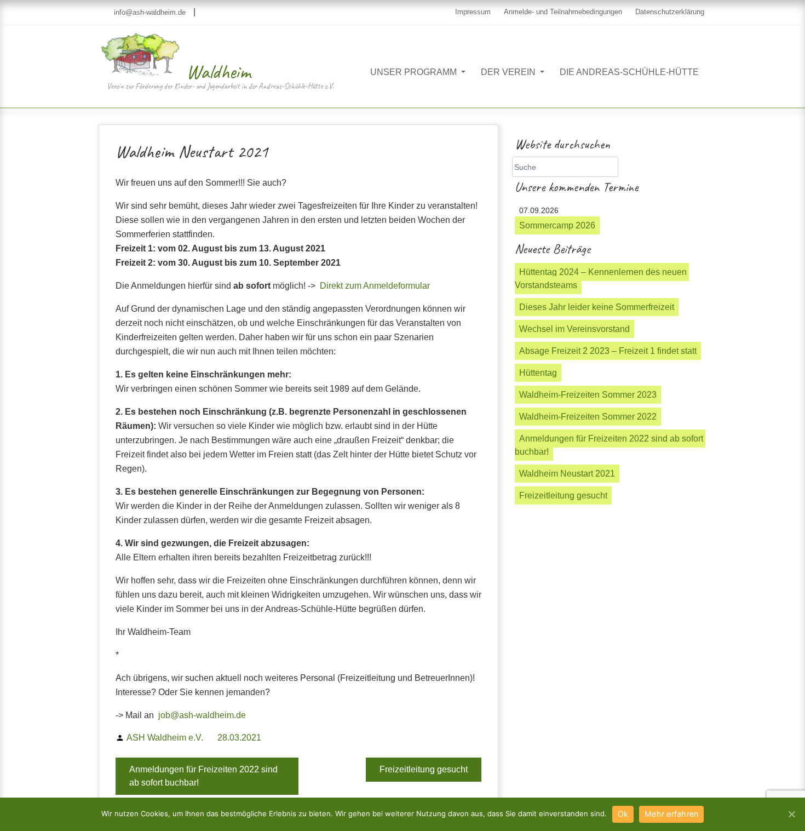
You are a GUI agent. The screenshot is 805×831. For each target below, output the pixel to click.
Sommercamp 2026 (557, 225)
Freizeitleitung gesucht (424, 769)
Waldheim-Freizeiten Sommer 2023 (588, 394)
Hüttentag (538, 372)
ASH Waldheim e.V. (165, 737)
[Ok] (791, 814)
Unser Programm (414, 72)
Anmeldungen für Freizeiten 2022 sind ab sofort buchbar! (203, 776)
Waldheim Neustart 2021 (567, 473)
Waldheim (218, 71)
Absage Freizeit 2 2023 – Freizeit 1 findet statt (608, 351)
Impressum (473, 12)
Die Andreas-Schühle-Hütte (629, 72)
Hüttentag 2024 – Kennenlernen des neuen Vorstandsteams (602, 278)
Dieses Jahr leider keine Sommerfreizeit (596, 307)
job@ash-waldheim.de (202, 715)
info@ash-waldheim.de (149, 12)
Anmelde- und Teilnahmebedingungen (563, 12)
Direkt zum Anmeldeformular (375, 285)
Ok (623, 813)
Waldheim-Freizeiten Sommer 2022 (588, 416)
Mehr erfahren (671, 813)
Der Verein (509, 72)
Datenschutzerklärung (669, 12)
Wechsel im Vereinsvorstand (574, 329)
